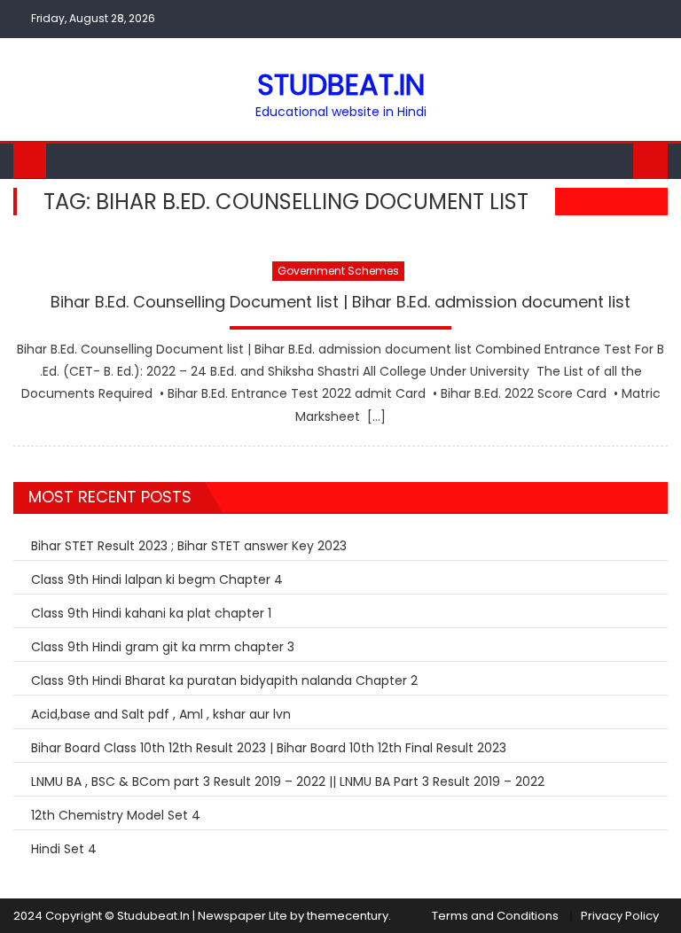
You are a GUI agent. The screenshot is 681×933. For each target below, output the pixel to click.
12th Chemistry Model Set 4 (115, 815)
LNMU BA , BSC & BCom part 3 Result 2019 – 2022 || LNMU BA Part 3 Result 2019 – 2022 (287, 781)
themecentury (347, 915)
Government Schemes (338, 270)
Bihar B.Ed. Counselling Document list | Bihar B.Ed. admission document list (340, 302)
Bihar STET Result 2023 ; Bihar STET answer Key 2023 (189, 546)
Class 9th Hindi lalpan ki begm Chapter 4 (157, 579)
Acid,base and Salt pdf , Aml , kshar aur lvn (161, 714)
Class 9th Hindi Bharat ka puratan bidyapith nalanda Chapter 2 (224, 680)
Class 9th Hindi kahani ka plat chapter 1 (151, 613)
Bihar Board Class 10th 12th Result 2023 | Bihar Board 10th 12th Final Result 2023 (268, 748)
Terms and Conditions (495, 915)
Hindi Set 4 (64, 849)
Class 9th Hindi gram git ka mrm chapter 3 (162, 647)
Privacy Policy (620, 915)
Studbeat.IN (341, 85)
